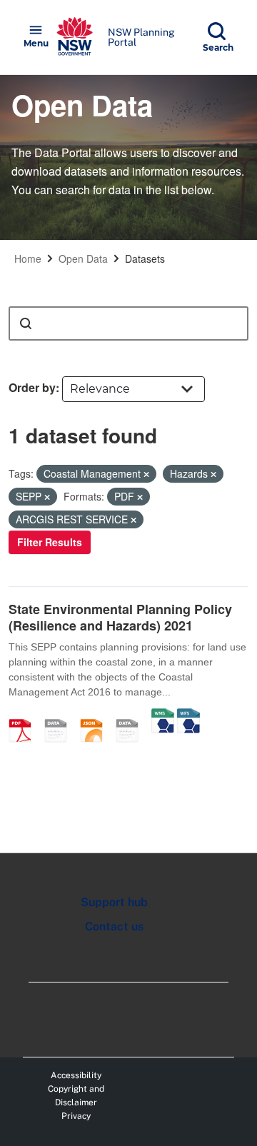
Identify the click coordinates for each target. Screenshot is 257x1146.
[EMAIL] (60, 715)
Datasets (145, 258)
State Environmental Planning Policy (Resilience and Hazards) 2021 (120, 617)
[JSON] (96, 715)
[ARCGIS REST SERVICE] (132, 715)
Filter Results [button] (49, 542)
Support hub (114, 902)
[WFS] (188, 715)
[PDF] (25, 715)
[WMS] (162, 715)
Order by (32, 387)
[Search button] (26, 323)
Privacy (76, 1116)
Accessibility (76, 1075)
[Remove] (146, 474)
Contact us (114, 926)
